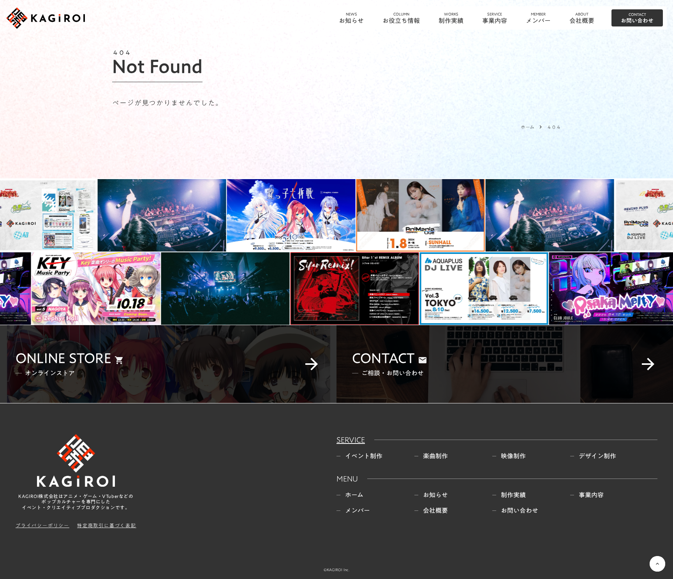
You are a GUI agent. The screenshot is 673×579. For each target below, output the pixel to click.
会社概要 (435, 365)
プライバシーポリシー (42, 380)
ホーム (527, 127)
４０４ (554, 127)
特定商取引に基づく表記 (106, 380)
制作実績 (513, 350)
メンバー (357, 365)
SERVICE (350, 294)
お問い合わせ (519, 365)
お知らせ (435, 350)
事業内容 (591, 350)
